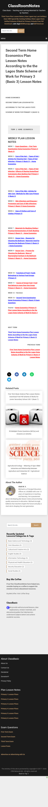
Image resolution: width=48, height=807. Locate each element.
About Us (4, 663)
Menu (3, 38)
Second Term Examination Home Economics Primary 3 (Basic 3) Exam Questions (24, 300)
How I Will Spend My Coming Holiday (17, 19)
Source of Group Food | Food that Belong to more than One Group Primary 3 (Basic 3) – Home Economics (22, 285)
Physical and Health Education (20, 562)
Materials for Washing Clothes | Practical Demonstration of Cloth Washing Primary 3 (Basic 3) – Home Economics (23, 230)
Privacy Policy (6, 681)
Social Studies (14, 571)
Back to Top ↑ (24, 774)
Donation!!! (5, 676)
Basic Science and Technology (20, 541)
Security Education (16, 567)
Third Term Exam (7, 741)
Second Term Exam (8, 737)
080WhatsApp (25, 24)
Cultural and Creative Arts (18, 549)
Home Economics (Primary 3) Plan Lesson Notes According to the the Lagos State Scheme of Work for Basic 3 (23, 310)
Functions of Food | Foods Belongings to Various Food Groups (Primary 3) (21, 275)
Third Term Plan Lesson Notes (12, 16)
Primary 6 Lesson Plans (9, 718)
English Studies (14, 554)
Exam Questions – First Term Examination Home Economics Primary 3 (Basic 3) (23, 148)
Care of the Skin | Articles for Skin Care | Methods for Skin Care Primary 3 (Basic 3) (23, 193)
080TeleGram (39, 24)
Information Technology (18, 558)
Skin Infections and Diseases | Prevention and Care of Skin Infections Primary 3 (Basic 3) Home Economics (23, 203)
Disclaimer (4, 672)
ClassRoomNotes (24, 5)
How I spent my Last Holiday (35, 16)
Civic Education (15, 545)
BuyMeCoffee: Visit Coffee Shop (18, 593)
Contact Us (5, 668)
